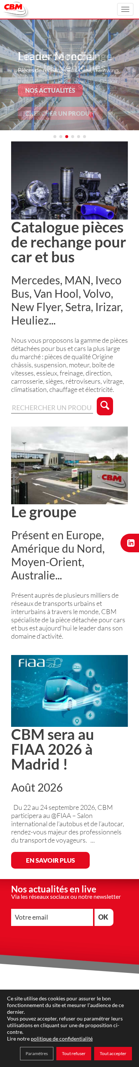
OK (103, 917)
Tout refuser (74, 1053)
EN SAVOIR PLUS (50, 860)
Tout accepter (113, 1053)
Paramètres (37, 1053)
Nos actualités (50, 90)
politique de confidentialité (62, 1038)
